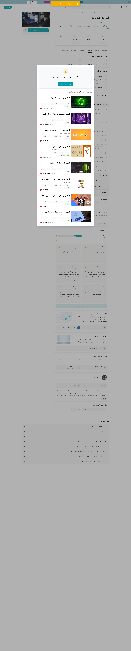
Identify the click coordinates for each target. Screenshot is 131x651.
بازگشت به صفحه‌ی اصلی (65, 84)
